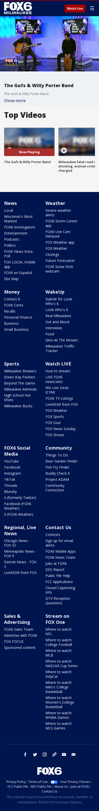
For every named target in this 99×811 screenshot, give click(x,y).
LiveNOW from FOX (61, 404)
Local (8, 210)
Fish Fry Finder (57, 467)
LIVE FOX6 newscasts (54, 379)
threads (54, 754)
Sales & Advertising (17, 619)
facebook (25, 754)
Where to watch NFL (58, 631)
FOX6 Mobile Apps (60, 551)
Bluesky (10, 491)
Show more (15, 100)
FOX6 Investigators (19, 227)
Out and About (57, 321)
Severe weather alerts (58, 212)
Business (11, 323)
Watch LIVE (58, 364)
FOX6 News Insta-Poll (19, 253)
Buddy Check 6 (57, 473)
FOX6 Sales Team (18, 629)
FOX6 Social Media (17, 451)
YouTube (11, 461)
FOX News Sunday (60, 428)
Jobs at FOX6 (56, 563)
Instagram (12, 473)
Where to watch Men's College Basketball (58, 687)
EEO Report (54, 569)
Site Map (11, 278)
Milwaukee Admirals (20, 389)
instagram (45, 754)
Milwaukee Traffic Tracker (60, 348)
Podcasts (11, 239)
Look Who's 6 (56, 309)
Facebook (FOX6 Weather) (17, 506)
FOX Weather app (59, 242)
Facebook (12, 467)
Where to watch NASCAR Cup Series (61, 663)
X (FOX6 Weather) (18, 514)
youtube (64, 754)
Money (12, 292)
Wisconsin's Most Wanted (18, 218)
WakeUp (54, 292)
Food (49, 334)
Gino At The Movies (61, 340)
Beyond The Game (19, 383)
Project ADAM (57, 479)
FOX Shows (54, 434)
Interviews (53, 327)
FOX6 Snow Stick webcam (59, 269)
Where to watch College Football (58, 642)
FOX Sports (54, 416)
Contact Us (58, 527)
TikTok (9, 479)
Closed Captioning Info (60, 590)
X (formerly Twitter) (20, 497)
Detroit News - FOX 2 (20, 564)
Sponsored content (20, 647)
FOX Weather (56, 248)
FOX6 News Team (60, 557)
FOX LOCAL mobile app (20, 264)
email (74, 754)
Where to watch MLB (58, 653)
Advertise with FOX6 (20, 635)
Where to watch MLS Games (58, 725)
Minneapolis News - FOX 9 (20, 553)
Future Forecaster (60, 260)
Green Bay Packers (19, 377)
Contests (52, 534)
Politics (10, 245)
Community (58, 448)
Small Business (16, 329)
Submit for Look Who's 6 (58, 301)
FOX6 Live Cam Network (58, 234)
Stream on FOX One (57, 619)
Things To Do (56, 455)
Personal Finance (18, 317)
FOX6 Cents (13, 305)
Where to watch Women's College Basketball (59, 702)
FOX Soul (52, 422)
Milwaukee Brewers (20, 371)
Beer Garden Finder (61, 461)
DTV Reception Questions (57, 600)
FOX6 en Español (18, 272)
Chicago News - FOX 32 (17, 543)
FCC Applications (59, 581)
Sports (11, 364)
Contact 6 (12, 299)
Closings (52, 254)
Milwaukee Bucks (18, 405)
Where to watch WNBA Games (58, 715)
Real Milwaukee (58, 315)
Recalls (9, 311)
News (10, 203)
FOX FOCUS (14, 641)
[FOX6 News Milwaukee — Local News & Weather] (19, 8)
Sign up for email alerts (59, 543)
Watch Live (75, 8)
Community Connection (54, 487)
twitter (35, 754)
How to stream (57, 371)
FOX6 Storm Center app (61, 223)
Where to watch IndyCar (58, 674)
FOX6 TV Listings (59, 398)
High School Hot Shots (17, 397)
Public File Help (57, 575)
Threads (11, 485)
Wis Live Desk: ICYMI (57, 390)
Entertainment (15, 233)
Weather (55, 203)
